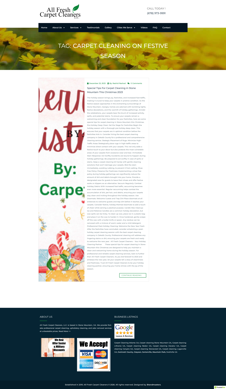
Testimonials (93, 27)
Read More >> (65, 331)
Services (74, 27)
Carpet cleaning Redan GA (139, 346)
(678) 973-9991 (156, 13)
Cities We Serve (124, 27)
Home (44, 27)
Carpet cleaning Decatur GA (166, 346)
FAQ (155, 27)
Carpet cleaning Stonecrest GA (147, 349)
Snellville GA (171, 352)
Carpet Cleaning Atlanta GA (126, 343)
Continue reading (132, 275)
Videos (144, 27)
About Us (57, 27)
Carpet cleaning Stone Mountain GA (155, 343)
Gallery (108, 27)
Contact (166, 27)
